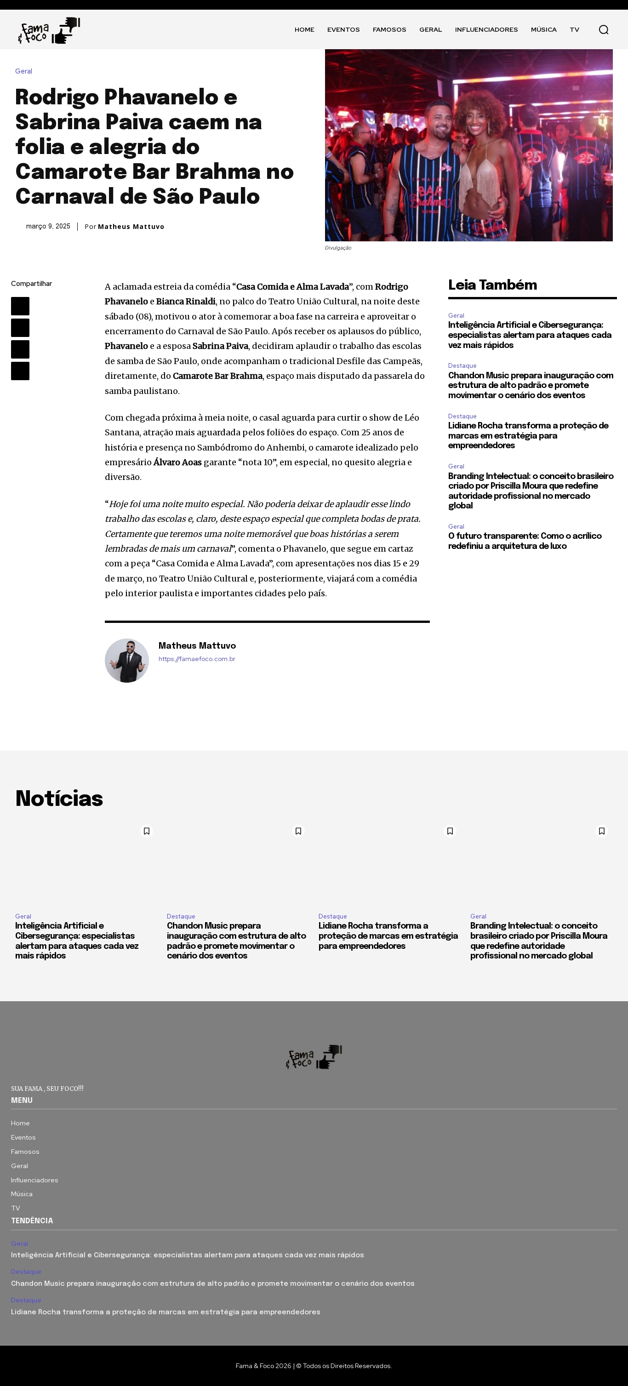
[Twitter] (20, 328)
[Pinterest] (20, 349)
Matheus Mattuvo (131, 226)
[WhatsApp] (20, 371)
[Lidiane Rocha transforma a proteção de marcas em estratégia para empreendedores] (390, 863)
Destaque (462, 366)
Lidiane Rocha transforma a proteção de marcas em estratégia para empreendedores (528, 436)
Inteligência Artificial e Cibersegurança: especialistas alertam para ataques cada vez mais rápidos (529, 335)
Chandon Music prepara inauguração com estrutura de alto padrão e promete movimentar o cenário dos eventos (530, 386)
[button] (603, 29)
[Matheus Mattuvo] (127, 661)
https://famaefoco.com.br (197, 659)
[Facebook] (20, 306)
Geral (23, 71)
